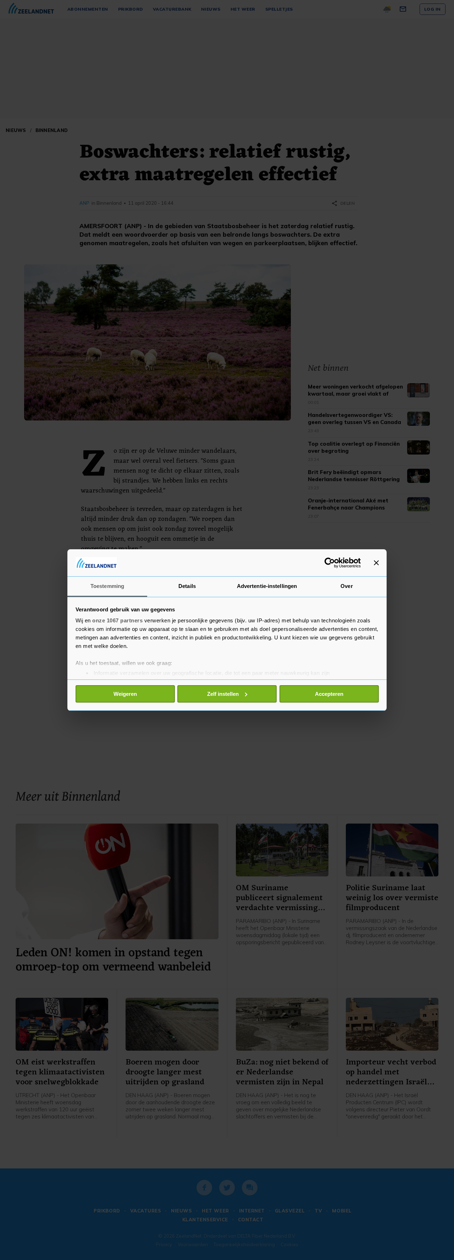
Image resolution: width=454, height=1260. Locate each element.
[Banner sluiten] (376, 562)
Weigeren (125, 694)
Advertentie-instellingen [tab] (267, 586)
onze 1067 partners (117, 620)
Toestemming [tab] (107, 586)
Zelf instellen (223, 694)
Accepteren (329, 694)
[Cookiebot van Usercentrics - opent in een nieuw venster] (330, 562)
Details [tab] (187, 586)
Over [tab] (346, 586)
